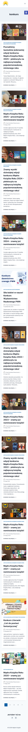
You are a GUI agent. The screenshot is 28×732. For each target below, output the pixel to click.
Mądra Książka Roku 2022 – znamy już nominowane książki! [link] (13, 527)
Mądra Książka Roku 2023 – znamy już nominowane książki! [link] (13, 420)
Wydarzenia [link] (12, 43)
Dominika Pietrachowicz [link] (14, 71)
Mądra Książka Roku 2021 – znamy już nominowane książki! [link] (13, 569)
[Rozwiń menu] (25, 3)
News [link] (7, 43)
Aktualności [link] (6, 42)
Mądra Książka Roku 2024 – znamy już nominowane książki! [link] (13, 241)
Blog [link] (12, 42)
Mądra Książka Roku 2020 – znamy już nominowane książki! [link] (13, 675)
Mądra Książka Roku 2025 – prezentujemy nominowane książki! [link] (13, 117)
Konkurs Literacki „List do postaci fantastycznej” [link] (12, 623)
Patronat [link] (15, 617)
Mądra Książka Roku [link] (16, 344)
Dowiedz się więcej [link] (9, 85)
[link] (26, 12)
